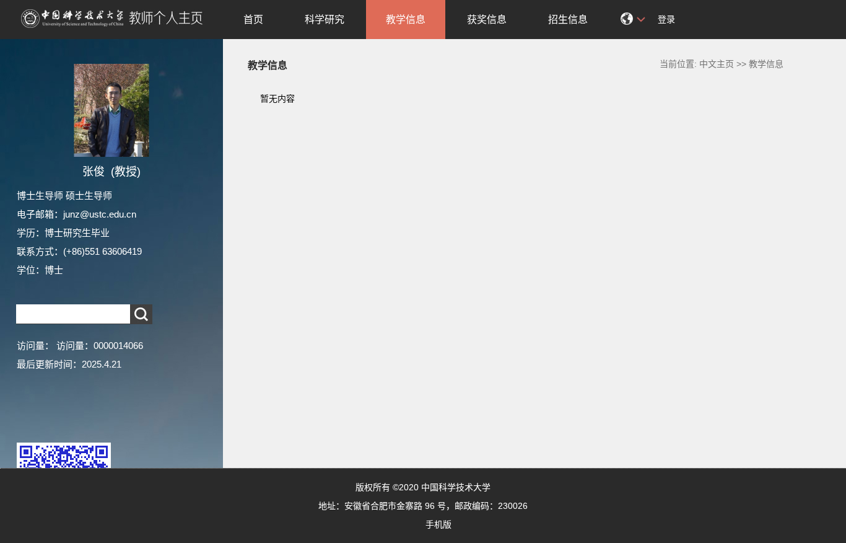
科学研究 (324, 19)
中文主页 (716, 64)
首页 (253, 19)
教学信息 (405, 19)
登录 (666, 19)
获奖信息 (487, 19)
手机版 (438, 524)
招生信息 (568, 19)
